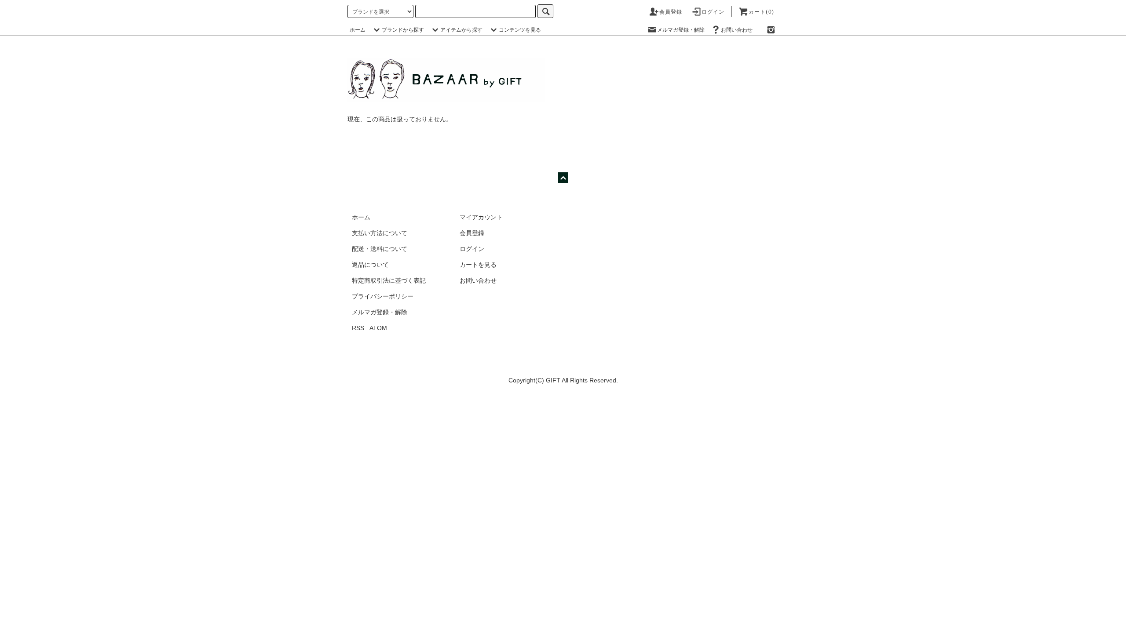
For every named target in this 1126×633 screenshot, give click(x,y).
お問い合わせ (737, 30)
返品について (370, 264)
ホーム (358, 30)
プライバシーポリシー (382, 296)
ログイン (713, 12)
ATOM (378, 327)
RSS (358, 327)
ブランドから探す (403, 30)
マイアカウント (481, 217)
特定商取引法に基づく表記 (389, 280)
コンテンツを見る (520, 30)
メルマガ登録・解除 (681, 30)
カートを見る (478, 264)
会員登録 (671, 12)
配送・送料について (379, 248)
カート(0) (761, 12)
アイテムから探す (461, 30)
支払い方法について (379, 232)
